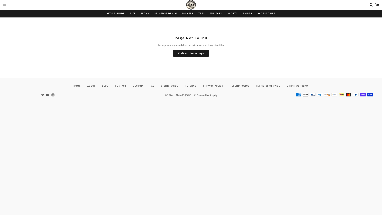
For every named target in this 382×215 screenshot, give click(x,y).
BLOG (105, 86)
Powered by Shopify (207, 95)
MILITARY (216, 13)
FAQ (152, 86)
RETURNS (191, 86)
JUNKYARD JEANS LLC (184, 95)
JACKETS (187, 13)
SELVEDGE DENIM (165, 13)
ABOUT (91, 86)
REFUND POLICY (239, 86)
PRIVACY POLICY (213, 86)
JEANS (145, 13)
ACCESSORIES (266, 13)
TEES (201, 13)
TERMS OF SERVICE (268, 86)
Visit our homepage (191, 53)
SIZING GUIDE (115, 13)
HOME (77, 86)
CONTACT (120, 86)
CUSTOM (138, 86)
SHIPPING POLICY (298, 86)
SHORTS (232, 13)
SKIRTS (247, 13)
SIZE (133, 13)
